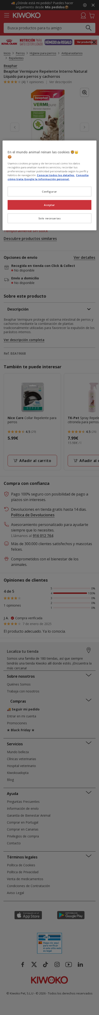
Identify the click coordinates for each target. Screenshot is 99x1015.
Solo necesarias (49, 218)
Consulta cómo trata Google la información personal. (48, 177)
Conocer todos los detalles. (56, 175)
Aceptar (49, 204)
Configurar (49, 191)
